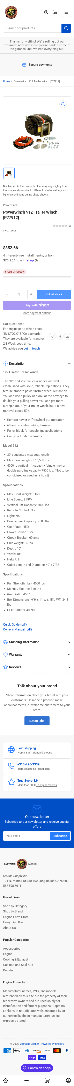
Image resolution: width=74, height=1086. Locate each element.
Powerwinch (10, 205)
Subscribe (60, 836)
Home (6, 81)
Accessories (11, 948)
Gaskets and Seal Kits (18, 965)
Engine (7, 954)
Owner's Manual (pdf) (17, 629)
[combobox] (37, 28)
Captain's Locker (29, 1043)
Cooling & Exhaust (15, 959)
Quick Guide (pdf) (15, 624)
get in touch (32, 348)
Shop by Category (15, 906)
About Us (9, 928)
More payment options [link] (37, 313)
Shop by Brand (13, 911)
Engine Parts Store (16, 917)
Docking (8, 970)
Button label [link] (37, 721)
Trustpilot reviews (46, 785)
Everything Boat (13, 922)
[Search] (66, 28)
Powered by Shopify (52, 1043)
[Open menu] (66, 12)
